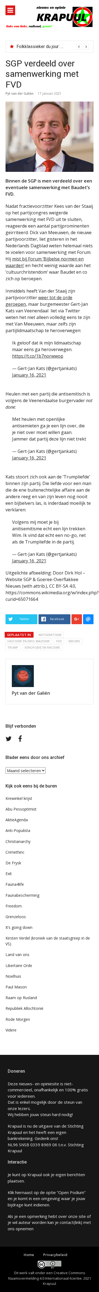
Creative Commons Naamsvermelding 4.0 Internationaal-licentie (46, 1275)
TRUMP (12, 647)
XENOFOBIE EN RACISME (42, 647)
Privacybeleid (55, 1254)
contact (67, 1222)
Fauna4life (15, 884)
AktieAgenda (17, 819)
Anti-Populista (18, 830)
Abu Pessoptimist (21, 809)
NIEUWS (74, 641)
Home (29, 1254)
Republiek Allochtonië (24, 1008)
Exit (9, 873)
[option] (52, 47)
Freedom (14, 906)
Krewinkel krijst (19, 798)
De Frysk (13, 862)
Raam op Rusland (21, 997)
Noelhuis (13, 976)
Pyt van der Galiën (20, 93)
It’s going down (19, 927)
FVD (59, 641)
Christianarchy (18, 841)
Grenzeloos (16, 916)
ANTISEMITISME (50, 635)
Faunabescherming (22, 895)
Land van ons (17, 954)
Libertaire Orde (19, 965)
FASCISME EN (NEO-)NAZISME (28, 641)
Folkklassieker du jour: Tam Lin (45, 46)
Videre (11, 1030)
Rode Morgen (18, 1019)
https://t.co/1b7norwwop (37, 356)
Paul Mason (16, 987)
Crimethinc (15, 852)
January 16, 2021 (29, 375)
